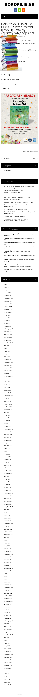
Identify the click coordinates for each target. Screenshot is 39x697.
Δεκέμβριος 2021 (8, 434)
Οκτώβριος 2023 (8, 373)
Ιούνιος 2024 (7, 351)
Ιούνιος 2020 (7, 482)
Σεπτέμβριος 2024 (8, 343)
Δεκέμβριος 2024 (8, 334)
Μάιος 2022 (7, 420)
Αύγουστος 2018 (8, 537)
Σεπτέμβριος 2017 (8, 568)
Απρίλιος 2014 (7, 682)
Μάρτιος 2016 (7, 618)
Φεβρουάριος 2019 (8, 523)
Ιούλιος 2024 (7, 348)
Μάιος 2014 (7, 679)
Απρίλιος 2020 (7, 487)
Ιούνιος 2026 (7, 287)
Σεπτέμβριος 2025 (8, 312)
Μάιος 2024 (7, 354)
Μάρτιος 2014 (7, 685)
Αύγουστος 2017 (8, 571)
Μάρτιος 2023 (7, 393)
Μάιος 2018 (7, 546)
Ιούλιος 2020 (7, 479)
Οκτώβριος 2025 (8, 309)
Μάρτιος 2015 (7, 651)
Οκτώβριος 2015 (8, 632)
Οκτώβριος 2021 (8, 440)
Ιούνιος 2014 (7, 676)
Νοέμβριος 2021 (8, 437)
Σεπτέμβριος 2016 (8, 601)
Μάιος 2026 (7, 290)
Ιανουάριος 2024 (8, 365)
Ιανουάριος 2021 (8, 462)
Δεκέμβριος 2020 (8, 465)
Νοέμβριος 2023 (8, 370)
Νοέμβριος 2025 (8, 306)
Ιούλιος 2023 (7, 382)
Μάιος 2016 (7, 612)
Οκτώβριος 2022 (8, 407)
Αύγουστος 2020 (8, 476)
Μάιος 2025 (7, 320)
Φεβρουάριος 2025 (8, 329)
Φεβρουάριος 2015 (8, 654)
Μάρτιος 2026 (7, 295)
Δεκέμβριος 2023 (8, 368)
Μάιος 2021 (7, 454)
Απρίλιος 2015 (7, 648)
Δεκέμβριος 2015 (8, 626)
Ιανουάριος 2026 (8, 301)
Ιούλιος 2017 (7, 573)
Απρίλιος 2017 (7, 582)
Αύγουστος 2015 (8, 637)
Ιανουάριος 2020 (8, 495)
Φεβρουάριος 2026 (8, 298)
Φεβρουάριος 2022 (8, 429)
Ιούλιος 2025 (7, 315)
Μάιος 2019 (7, 515)
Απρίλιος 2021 (7, 457)
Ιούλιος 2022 (7, 415)
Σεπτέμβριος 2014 (8, 668)
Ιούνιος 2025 (7, 318)
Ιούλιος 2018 (7, 540)
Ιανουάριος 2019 (8, 526)
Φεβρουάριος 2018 (8, 554)
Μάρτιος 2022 (7, 426)
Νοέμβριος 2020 (8, 468)
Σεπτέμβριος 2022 (8, 409)
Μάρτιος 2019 (7, 520)
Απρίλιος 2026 (7, 293)
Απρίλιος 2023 (7, 390)
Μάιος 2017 (7, 579)
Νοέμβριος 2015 (8, 629)
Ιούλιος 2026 (7, 284)
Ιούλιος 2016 (7, 607)
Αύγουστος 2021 (8, 445)
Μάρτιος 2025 (7, 326)
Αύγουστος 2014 (8, 671)
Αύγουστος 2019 (8, 509)
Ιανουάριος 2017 (8, 590)
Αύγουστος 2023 (8, 379)
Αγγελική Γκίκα (7, 36)
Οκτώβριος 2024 (8, 340)
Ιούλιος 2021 (7, 448)
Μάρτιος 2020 (7, 490)
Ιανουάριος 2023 (8, 398)
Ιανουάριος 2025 (8, 331)
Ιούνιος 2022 (7, 418)
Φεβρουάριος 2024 (8, 362)
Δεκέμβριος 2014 (8, 660)
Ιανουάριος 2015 (8, 657)
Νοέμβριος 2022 (8, 404)
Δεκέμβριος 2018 (8, 529)
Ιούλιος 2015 (7, 640)
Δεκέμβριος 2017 (8, 559)
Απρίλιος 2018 (7, 548)
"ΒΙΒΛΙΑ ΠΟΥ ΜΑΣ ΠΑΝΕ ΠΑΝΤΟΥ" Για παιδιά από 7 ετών (18, 202)
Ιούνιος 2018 (7, 543)
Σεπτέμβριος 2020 (8, 473)
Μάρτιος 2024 (7, 359)
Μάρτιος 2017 (7, 584)
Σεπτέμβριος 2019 (8, 507)
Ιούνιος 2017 (7, 576)
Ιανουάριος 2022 (8, 432)
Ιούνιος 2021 (7, 451)
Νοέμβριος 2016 (8, 596)
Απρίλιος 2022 (7, 423)
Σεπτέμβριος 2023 (8, 376)
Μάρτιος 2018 (7, 551)
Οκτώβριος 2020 (8, 470)
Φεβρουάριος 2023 (8, 395)
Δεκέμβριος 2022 (8, 401)
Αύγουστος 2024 (8, 345)
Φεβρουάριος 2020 (8, 493)
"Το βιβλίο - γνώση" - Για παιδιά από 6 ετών (14, 216)
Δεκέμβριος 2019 (8, 498)
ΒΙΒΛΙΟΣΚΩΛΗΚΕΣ (8, 173)
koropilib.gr (19, 4)
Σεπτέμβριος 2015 (8, 635)
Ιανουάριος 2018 (8, 557)
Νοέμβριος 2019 (8, 501)
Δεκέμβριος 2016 (8, 593)
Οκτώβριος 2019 (8, 504)
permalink (35, 151)
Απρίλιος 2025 (7, 323)
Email (19, 10)
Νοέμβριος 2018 (8, 532)
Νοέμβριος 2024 (8, 337)
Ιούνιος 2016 (7, 609)
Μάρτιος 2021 (7, 459)
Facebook (15, 10)
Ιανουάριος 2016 (8, 623)
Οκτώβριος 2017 (8, 565)
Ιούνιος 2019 (7, 512)
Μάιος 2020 (7, 484)
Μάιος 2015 (7, 646)
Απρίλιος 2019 (7, 518)
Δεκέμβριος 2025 (8, 304)
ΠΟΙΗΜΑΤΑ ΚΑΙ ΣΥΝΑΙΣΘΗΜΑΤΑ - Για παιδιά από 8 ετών (18, 195)
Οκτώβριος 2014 (8, 665)
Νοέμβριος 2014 (8, 662)
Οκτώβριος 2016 (8, 598)
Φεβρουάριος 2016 (8, 621)
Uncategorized (7, 170)
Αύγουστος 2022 (8, 412)
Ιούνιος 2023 (7, 384)
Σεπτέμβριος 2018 (8, 534)
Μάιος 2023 (7, 387)
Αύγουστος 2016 (8, 604)
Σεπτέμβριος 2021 (8, 443)
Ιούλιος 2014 (7, 673)
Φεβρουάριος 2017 (8, 587)
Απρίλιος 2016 (7, 615)
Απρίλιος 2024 (7, 356)
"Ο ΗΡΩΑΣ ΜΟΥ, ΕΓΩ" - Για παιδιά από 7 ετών (15, 209)
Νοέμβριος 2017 (8, 562)
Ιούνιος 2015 (7, 643)
